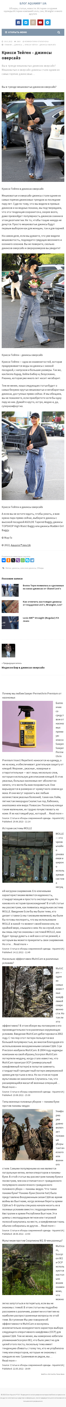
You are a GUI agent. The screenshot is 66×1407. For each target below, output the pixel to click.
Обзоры (40, 568)
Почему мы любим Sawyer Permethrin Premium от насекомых (32, 695)
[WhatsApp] (23, 560)
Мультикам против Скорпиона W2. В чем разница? (32, 1240)
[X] (13, 560)
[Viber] (18, 560)
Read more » (56, 813)
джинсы (15, 568)
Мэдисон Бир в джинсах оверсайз (23, 667)
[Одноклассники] (8, 560)
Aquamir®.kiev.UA (21, 545)
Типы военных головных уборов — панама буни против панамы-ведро (30, 1103)
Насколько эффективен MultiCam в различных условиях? (30, 961)
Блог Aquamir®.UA (33, 3)
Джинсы (18, 45)
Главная (8, 45)
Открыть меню (17, 32)
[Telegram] (32, 560)
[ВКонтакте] (4, 560)
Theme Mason (60, 1374)
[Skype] (27, 560)
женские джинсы (28, 568)
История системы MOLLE (17, 828)
